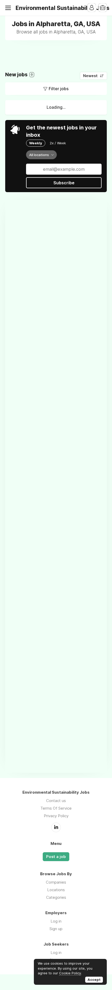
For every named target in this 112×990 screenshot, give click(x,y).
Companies (56, 882)
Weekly (35, 143)
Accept (94, 979)
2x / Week (58, 143)
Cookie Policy (70, 973)
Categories (56, 897)
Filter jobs (59, 88)
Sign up (56, 928)
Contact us (56, 800)
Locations (56, 889)
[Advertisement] (58, 52)
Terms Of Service (56, 808)
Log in (56, 921)
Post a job (56, 856)
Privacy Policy (56, 815)
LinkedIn (56, 827)
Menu (9, 8)
